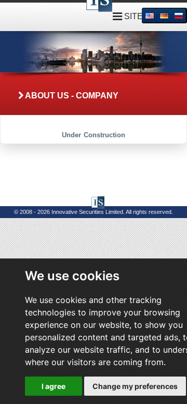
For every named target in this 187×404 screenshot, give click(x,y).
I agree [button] (53, 386)
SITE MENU (146, 16)
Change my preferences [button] (135, 386)
